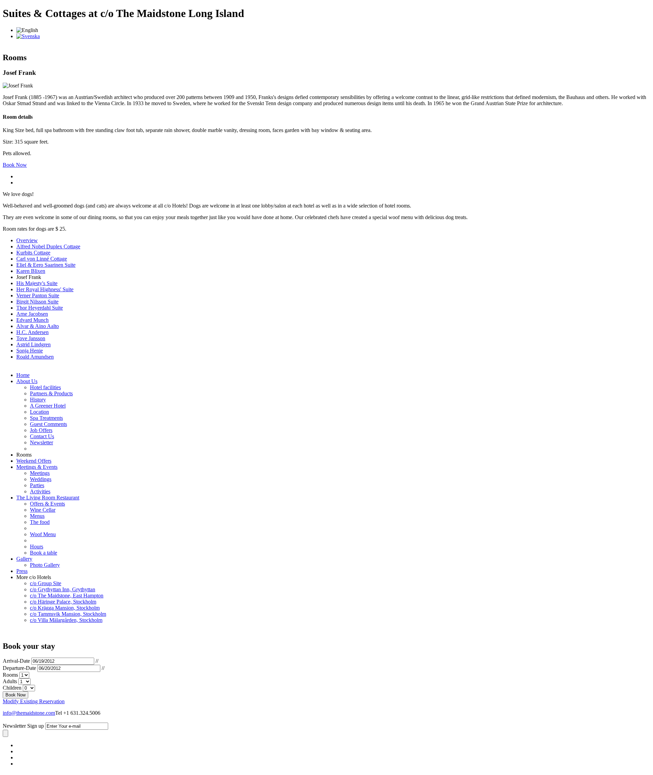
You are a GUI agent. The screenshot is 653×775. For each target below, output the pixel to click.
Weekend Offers (33, 461)
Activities (40, 491)
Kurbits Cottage (33, 252)
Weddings (40, 479)
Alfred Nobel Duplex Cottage (48, 246)
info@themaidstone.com (29, 713)
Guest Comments (48, 424)
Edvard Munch (32, 320)
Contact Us (42, 436)
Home (23, 375)
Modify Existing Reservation (34, 701)
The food (40, 522)
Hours (36, 546)
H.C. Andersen (32, 332)
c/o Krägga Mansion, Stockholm (65, 608)
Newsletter (41, 442)
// (97, 661)
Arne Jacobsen (32, 314)
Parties (37, 485)
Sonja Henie (29, 350)
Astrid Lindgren (33, 344)
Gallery (24, 559)
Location (39, 412)
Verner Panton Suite (37, 295)
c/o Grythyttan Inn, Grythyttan (62, 589)
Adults (10, 681)
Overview (27, 240)
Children (12, 688)
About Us (26, 381)
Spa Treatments (46, 418)
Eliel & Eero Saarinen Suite (46, 265)
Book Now (15, 165)
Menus (37, 516)
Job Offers (41, 430)
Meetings (40, 473)
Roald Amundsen (35, 357)
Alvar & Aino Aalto (37, 326)
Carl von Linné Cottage (41, 259)
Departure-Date (19, 668)
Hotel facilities (45, 387)
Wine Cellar (42, 510)
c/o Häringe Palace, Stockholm (63, 602)
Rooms (10, 675)
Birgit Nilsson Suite (37, 301)
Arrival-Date (16, 661)
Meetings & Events (36, 467)
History (38, 399)
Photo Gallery (45, 565)
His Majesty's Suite (36, 283)
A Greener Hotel (48, 406)
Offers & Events (47, 504)
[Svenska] (28, 36)
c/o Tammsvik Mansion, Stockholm (68, 614)
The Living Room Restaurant (47, 497)
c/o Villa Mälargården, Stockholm (66, 620)
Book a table (43, 553)
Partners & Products (51, 393)
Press (22, 571)
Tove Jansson (30, 338)
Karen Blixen (30, 271)
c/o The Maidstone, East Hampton (66, 595)
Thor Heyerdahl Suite (39, 308)
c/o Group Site (45, 583)
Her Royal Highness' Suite (44, 289)
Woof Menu (43, 534)
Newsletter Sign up (23, 726)
